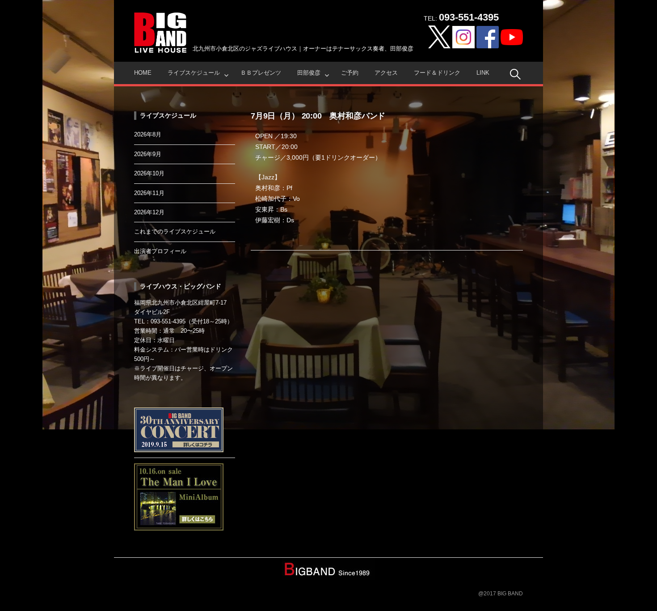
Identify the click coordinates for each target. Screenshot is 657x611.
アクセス (386, 72)
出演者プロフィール (160, 251)
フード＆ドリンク (437, 72)
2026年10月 (149, 173)
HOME (143, 72)
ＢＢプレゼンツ (260, 72)
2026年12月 (149, 212)
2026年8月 (147, 134)
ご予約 (349, 72)
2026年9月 (147, 154)
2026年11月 (149, 193)
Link (482, 72)
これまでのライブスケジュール (174, 231)
